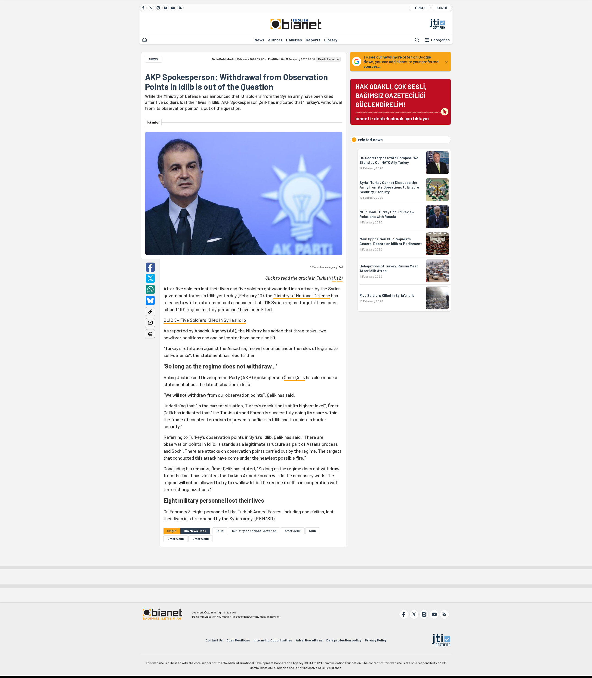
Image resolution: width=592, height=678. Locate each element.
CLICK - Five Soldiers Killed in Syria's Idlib (204, 320)
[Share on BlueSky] (150, 300)
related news (370, 139)
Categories (440, 40)
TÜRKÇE (420, 8)
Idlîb (312, 531)
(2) (339, 278)
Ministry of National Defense (301, 295)
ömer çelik (293, 531)
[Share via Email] (150, 322)
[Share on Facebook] (150, 267)
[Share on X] (150, 278)
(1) (334, 278)
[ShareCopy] (150, 311)
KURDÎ (442, 8)
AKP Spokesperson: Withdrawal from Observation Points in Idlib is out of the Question (236, 81)
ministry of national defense (254, 531)
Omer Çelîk (200, 539)
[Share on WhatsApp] (150, 289)
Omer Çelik (175, 539)
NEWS (153, 59)
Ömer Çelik (294, 377)
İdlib (219, 531)
